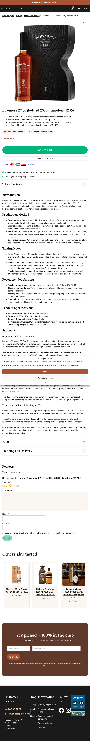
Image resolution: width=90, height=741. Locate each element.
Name (5, 514)
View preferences (45, 378)
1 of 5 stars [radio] (3, 485)
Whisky (19, 16)
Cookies (44, 382)
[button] (84, 23)
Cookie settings (45, 723)
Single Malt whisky (31, 16)
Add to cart (45, 149)
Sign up (13, 657)
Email (5, 523)
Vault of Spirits (8, 16)
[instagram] (68, 710)
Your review (8, 491)
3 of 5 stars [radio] (10, 485)
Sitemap (33, 716)
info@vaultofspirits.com (17, 714)
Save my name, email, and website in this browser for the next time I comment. (40, 533)
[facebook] (61, 710)
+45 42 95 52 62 (13, 709)
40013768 (11, 728)
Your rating (8, 482)
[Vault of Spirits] (11, 8)
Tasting (33, 705)
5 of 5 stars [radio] (17, 485)
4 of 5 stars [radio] (14, 485)
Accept (45, 371)
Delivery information (47, 705)
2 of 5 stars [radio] (7, 485)
